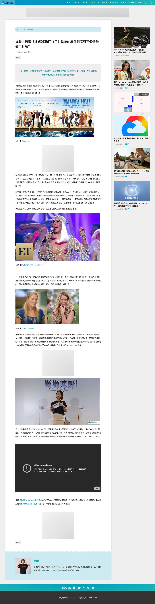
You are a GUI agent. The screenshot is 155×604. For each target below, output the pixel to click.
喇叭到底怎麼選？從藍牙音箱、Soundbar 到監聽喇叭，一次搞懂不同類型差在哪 (131, 172)
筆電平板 (113, 2)
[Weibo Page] (88, 588)
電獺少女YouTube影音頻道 (31, 500)
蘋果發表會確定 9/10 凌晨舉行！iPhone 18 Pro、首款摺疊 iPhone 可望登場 (130, 204)
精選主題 (76, 2)
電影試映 (30, 29)
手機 (104, 2)
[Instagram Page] (84, 588)
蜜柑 (29, 52)
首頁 (18, 29)
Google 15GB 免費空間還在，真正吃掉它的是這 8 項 (131, 139)
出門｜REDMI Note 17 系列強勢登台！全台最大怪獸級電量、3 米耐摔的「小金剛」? (131, 83)
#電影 (18, 57)
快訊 (84, 2)
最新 (68, 2)
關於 (140, 2)
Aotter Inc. (93, 598)
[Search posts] (150, 2)
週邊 (123, 2)
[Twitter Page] (93, 588)
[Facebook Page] (74, 588)
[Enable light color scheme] (145, 2)
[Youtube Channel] (79, 588)
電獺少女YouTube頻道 (28, 504)
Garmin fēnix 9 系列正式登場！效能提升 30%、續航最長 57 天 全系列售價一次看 (130, 51)
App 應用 (94, 2)
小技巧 (131, 2)
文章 (23, 29)
